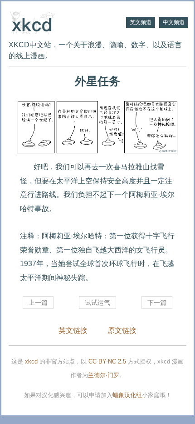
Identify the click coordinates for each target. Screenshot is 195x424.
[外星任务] (97, 127)
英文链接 (73, 330)
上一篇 (38, 302)
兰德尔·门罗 (103, 375)
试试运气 (97, 302)
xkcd (31, 361)
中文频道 (174, 22)
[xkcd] (53, 22)
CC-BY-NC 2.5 (107, 361)
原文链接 (121, 330)
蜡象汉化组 (127, 395)
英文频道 (140, 22)
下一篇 (156, 302)
